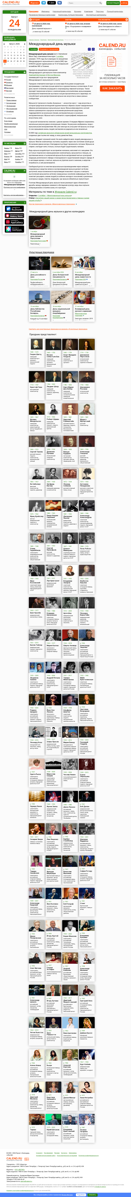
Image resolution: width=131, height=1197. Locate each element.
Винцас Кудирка (67, 453)
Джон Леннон (69, 807)
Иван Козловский (35, 582)
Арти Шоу (67, 613)
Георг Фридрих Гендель (69, 356)
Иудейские (10, 111)
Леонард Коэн (36, 742)
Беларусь (9, 82)
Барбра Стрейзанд (68, 840)
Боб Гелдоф (68, 904)
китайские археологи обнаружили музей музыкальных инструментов (65, 133)
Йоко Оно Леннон (51, 711)
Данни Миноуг (69, 1098)
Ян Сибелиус (35, 484)
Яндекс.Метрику (67, 1195)
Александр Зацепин (84, 646)
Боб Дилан (84, 806)
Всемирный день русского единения (83, 310)
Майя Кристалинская (86, 679)
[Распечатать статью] (93, 49)
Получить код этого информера (14, 187)
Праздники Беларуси (60, 279)
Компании (88, 11)
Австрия (9, 91)
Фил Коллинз (52, 904)
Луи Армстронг (53, 581)
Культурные (8, 121)
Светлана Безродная (84, 710)
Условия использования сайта (45, 1155)
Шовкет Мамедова (67, 549)
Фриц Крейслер (36, 516)
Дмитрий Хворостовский (70, 1001)
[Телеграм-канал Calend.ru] (43, 3)
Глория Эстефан (50, 968)
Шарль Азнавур (69, 645)
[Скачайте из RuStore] (14, 209)
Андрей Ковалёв (67, 969)
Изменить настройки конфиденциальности (20, 1190)
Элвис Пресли (53, 742)
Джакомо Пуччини (51, 452)
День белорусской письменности (60, 276)
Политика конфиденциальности (88, 1155)
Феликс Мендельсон (35, 420)
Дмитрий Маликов (34, 1098)
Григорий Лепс (86, 1001)
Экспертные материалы (96, 15)
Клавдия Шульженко (52, 614)
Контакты (64, 1153)
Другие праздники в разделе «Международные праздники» (52, 204)
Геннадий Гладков (84, 743)
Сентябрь (18, 154)
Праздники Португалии (38, 241)
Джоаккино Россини (85, 388)
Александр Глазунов (84, 452)
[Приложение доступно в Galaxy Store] (14, 216)
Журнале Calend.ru (65, 191)
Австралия (10, 88)
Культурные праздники (41, 252)
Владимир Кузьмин (84, 936)
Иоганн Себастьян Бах (53, 356)
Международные (10, 126)
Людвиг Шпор (53, 386)
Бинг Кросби (35, 613)
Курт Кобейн (85, 1064)
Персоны (100, 11)
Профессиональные (11, 124)
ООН (5, 129)
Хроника (77, 11)
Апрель (6, 156)
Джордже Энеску (67, 517)
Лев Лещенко (52, 839)
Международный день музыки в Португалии (37, 236)
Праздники (33, 11)
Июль (17, 148)
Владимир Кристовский (69, 1130)
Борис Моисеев (69, 936)
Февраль (7, 151)
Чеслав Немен (69, 775)
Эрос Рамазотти (51, 1034)
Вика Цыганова (69, 1033)
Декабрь (18, 162)
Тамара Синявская (34, 872)
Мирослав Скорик (51, 775)
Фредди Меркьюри (51, 872)
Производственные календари (42, 15)
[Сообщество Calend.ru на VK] (59, 3)
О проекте (39, 1153)
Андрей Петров (53, 678)
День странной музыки (41, 29)
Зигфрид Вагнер (50, 485)
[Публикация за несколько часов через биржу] (112, 94)
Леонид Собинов (67, 485)
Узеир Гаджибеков (35, 549)
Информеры (73, 1153)
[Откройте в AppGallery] (14, 222)
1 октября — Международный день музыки (54, 196)
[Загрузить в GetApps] (14, 229)
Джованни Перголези (84, 356)
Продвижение (48, 1153)
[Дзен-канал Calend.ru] (51, 3)
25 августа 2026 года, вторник (78, 24)
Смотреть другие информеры (13, 195)
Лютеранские (11, 106)
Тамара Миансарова (68, 679)
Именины (45, 11)
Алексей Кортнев (67, 1066)
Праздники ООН (80, 279)
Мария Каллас (53, 645)
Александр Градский (34, 904)
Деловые (7, 132)
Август (17, 151)
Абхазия (9, 85)
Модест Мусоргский (85, 420)
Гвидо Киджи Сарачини (52, 516)
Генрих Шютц (35, 354)
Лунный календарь (115, 11)
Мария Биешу (69, 742)
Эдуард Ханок (36, 806)
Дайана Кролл (86, 1033)
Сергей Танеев (36, 452)
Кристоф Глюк (36, 387)
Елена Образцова (84, 775)
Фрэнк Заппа (52, 806)
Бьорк (49, 1065)
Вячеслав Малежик (67, 872)
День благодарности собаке (109, 26)
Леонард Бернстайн (84, 614)
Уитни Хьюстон (36, 1032)
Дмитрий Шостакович (37, 75)
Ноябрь (17, 159)
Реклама (57, 1153)
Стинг (82, 903)
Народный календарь (62, 11)
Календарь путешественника (70, 15)
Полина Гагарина (84, 1131)
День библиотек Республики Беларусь (37, 311)
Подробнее (81, 1195)
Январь (6, 148)
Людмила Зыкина (34, 679)
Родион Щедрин (33, 711)
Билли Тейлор (36, 645)
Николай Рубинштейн (68, 420)
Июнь (6, 162)
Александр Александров (85, 516)
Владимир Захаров (67, 582)
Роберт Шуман (53, 419)
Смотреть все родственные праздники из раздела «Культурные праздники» (58, 329)
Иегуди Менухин (53, 75)
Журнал (34, 2)
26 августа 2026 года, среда (111, 24)
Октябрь (18, 156)
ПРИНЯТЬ (92, 1195)
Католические (11, 103)
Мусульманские (11, 109)
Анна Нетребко (86, 1098)
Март (6, 154)
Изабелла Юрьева (84, 582)
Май (5, 159)
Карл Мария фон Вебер (68, 388)
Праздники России (36, 279)
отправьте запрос (100, 1186)
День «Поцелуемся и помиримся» (78, 26)
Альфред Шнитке (67, 711)
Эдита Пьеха (35, 774)
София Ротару (86, 871)
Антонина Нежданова (85, 485)
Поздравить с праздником (49, 49)
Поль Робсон (85, 549)
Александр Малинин (84, 969)
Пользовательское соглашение (67, 1155)
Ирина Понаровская (35, 937)
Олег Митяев (35, 968)
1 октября (33, 49)
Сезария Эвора (36, 839)
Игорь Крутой (52, 936)
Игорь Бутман (52, 1001)
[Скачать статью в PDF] (89, 49)
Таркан (33, 1130)
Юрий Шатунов (53, 1130)
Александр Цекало (34, 1001)
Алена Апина (35, 1065)
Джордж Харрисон (84, 840)
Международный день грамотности (83, 276)
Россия (8, 80)
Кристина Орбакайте (51, 1098)
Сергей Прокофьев (51, 549)
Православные (11, 100)
